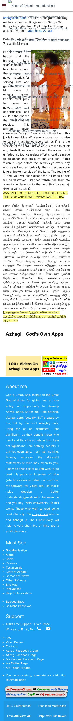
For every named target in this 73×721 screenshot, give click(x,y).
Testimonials (14, 567)
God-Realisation (16, 550)
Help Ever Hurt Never (52, 716)
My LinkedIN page (18, 667)
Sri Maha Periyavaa (18, 606)
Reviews (11, 563)
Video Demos (14, 642)
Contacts (12, 646)
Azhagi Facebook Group (22, 650)
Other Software (16, 580)
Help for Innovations (19, 593)
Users (9, 559)
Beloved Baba (15, 601)
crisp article (40, 514)
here (23, 531)
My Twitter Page (17, 663)
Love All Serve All (19, 716)
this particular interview (30, 474)
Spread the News (17, 576)
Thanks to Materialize (52, 705)
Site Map (12, 584)
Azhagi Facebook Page (21, 655)
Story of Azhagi (16, 571)
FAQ (8, 637)
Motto (10, 554)
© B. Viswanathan (19, 705)
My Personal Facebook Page (25, 659)
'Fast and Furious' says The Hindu (23, 143)
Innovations (13, 589)
